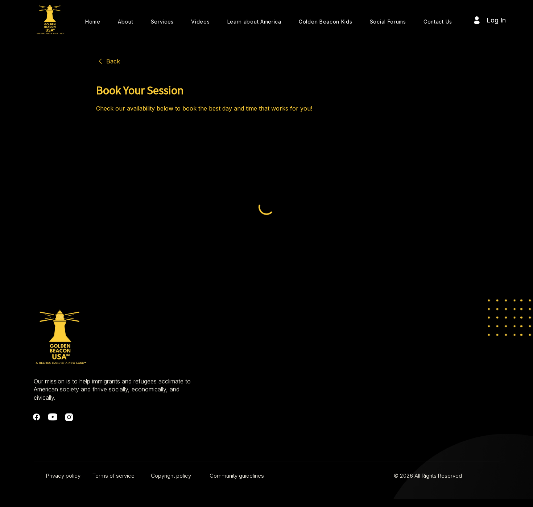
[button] (126, 21)
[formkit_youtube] (52, 416)
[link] (108, 61)
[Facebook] (36, 416)
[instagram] (69, 416)
